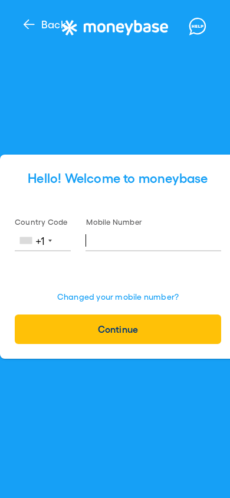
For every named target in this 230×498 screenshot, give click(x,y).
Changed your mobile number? (118, 296)
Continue (117, 329)
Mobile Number (114, 221)
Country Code (41, 221)
